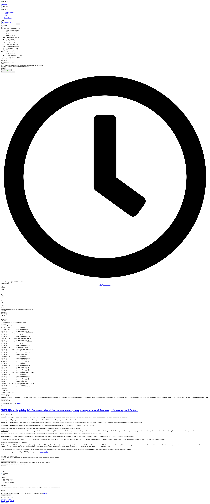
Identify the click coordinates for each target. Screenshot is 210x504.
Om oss (6, 13)
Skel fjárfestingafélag (105, 285)
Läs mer (45, 493)
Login (17, 24)
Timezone (3, 465)
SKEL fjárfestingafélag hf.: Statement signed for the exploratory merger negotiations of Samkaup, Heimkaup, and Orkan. (69, 410)
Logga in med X (6, 22)
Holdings (18, 403)
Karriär (7, 501)
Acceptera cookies (5, 495)
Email (2, 459)
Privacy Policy (7, 18)
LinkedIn (12, 501)
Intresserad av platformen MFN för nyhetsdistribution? (15, 66)
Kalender (3, 324)
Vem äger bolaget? (5, 400)
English (8, 283)
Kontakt (6, 15)
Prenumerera (4, 462)
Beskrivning (4, 388)
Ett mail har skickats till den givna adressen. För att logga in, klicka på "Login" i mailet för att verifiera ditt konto (31, 487)
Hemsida (3, 501)
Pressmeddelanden (9, 12)
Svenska (3, 283)
